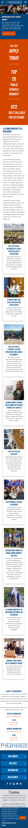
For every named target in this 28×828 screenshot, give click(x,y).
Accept (22, 818)
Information (13, 770)
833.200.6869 (14, 737)
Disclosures (13, 777)
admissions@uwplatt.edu (14, 716)
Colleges (13, 763)
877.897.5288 (14, 722)
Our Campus (13, 756)
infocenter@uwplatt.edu (14, 731)
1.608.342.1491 (21, 806)
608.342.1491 (14, 740)
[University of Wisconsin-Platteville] (14, 2)
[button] (9, 33)
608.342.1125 (14, 725)
